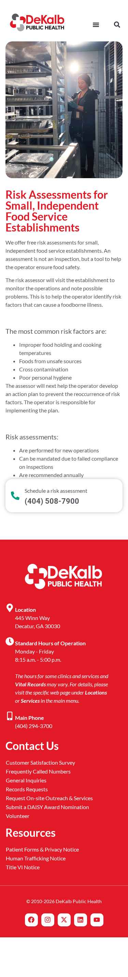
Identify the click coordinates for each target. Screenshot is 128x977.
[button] (117, 24)
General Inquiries (26, 780)
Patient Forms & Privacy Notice (42, 849)
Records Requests (27, 789)
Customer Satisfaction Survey (40, 762)
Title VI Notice (23, 867)
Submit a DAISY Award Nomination (47, 807)
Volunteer (17, 816)
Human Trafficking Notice (36, 858)
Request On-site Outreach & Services (49, 798)
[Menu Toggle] (96, 24)
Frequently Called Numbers (38, 771)
